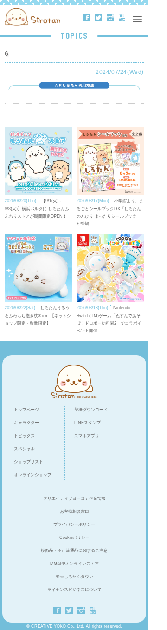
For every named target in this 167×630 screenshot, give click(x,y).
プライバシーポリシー (74, 524)
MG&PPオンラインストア (74, 563)
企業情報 (97, 498)
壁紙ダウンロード (91, 409)
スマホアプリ (86, 435)
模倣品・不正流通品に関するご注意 (74, 550)
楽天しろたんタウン (74, 576)
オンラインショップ (32, 474)
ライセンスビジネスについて (74, 589)
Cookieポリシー (74, 537)
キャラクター (26, 422)
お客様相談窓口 (74, 511)
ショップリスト (28, 461)
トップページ (26, 409)
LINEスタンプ (87, 422)
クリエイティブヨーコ (64, 498)
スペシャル (24, 448)
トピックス (24, 435)
